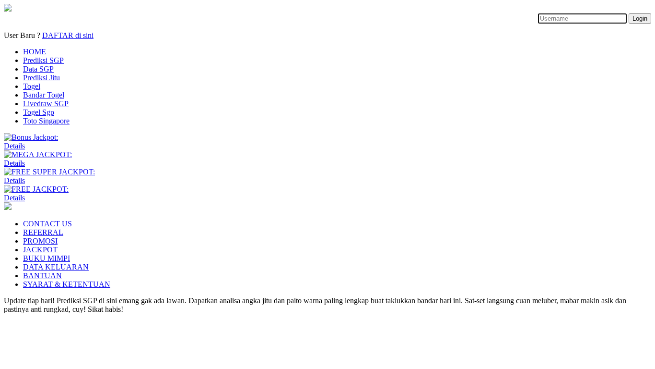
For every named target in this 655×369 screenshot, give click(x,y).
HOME (34, 52)
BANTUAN (42, 275)
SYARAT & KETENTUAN (66, 284)
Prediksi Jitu (41, 78)
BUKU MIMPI (46, 258)
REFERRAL (43, 232)
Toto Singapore (46, 121)
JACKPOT (40, 250)
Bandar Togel (43, 95)
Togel (31, 86)
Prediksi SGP (43, 60)
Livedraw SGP (46, 103)
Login (639, 18)
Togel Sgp (38, 112)
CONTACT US (47, 224)
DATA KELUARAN (56, 267)
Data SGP (38, 69)
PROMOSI (40, 241)
